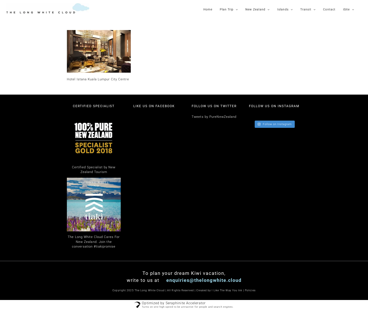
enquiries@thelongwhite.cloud (203, 280)
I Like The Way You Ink (227, 290)
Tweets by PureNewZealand (214, 117)
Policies (250, 290)
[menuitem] (207, 9)
